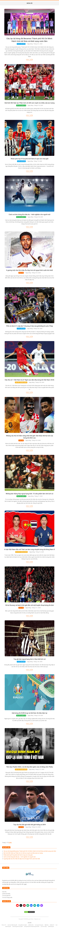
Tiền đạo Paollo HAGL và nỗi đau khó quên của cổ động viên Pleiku (29, 767)
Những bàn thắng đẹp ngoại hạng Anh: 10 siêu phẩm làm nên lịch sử (29, 494)
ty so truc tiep (44, 926)
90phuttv (46, 925)
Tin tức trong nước (21, 382)
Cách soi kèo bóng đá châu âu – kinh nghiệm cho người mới (29, 214)
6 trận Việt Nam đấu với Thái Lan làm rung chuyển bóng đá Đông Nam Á (29, 549)
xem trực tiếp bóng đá (12, 925)
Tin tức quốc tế (21, 105)
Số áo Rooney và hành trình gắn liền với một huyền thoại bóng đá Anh (29, 605)
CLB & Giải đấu (21, 44)
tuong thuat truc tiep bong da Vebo (31, 926)
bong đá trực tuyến (22, 925)
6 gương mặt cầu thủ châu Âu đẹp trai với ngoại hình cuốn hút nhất (29, 270)
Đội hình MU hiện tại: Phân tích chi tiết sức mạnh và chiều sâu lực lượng (29, 103)
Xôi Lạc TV (4, 925)
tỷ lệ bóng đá (51, 926)
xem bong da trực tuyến (17, 926)
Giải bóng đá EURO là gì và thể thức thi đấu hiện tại (29, 713)
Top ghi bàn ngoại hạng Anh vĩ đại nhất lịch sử (29, 659)
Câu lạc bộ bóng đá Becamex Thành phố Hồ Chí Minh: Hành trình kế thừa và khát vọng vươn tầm (30, 851)
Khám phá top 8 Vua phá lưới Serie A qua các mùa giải (29, 159)
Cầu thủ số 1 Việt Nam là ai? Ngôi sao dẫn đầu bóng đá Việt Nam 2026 (29, 380)
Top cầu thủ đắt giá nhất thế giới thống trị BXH (29, 824)
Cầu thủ (21, 272)
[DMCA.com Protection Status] (29, 912)
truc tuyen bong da (39, 925)
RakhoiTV (52, 925)
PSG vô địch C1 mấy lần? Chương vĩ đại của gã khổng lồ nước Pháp (29, 326)
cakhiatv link (30, 925)
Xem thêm (29, 59)
